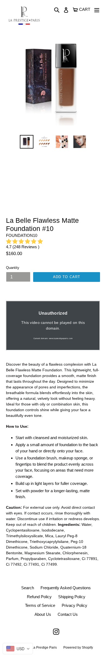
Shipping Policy (71, 596)
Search (27, 587)
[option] (26, 142)
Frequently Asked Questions (65, 587)
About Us (43, 614)
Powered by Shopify (78, 647)
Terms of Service (40, 605)
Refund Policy (39, 596)
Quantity (12, 268)
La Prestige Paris (44, 647)
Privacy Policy (74, 605)
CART (85, 9)
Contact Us (68, 614)
